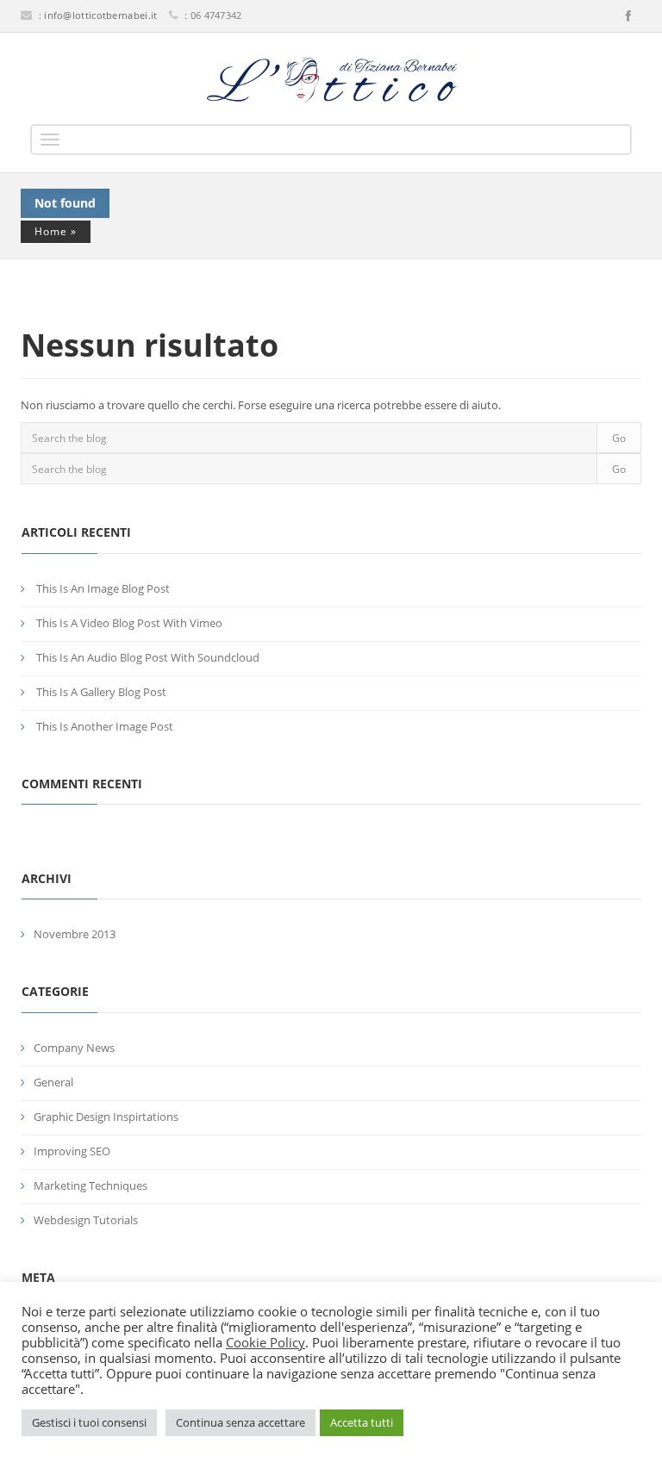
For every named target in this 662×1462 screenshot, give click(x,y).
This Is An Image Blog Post (103, 588)
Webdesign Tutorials (86, 1220)
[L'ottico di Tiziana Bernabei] (331, 80)
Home (50, 231)
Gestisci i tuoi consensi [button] (89, 1422)
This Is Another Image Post (104, 726)
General (53, 1082)
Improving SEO (72, 1151)
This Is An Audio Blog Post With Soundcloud (147, 657)
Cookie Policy (265, 1342)
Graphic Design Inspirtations (106, 1116)
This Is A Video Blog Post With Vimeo (129, 623)
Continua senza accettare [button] (240, 1422)
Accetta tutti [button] (361, 1422)
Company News (74, 1047)
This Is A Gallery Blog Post (101, 692)
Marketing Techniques (90, 1185)
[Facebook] (628, 16)
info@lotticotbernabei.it (100, 15)
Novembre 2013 (75, 934)
